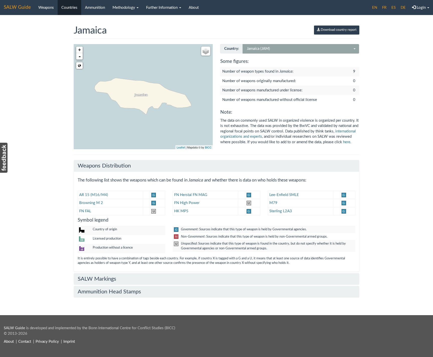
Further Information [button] (162, 8)
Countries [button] (69, 8)
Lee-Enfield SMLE (284, 195)
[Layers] (205, 51)
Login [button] (421, 8)
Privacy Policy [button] (47, 341)
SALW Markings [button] (97, 279)
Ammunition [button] (95, 8)
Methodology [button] (124, 8)
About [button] (194, 8)
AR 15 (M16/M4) (93, 195)
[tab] (216, 165)
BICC (208, 147)
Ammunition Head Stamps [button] (109, 291)
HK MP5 (181, 211)
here (346, 142)
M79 (273, 203)
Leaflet (181, 147)
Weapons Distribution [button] (104, 165)
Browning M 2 (91, 203)
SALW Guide (17, 7)
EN (374, 8)
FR (384, 8)
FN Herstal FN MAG (190, 195)
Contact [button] (24, 341)
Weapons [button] (46, 8)
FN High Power (186, 203)
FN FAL (85, 211)
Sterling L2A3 (280, 211)
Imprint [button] (69, 341)
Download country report (338, 30)
